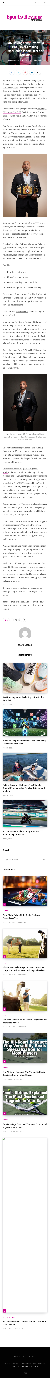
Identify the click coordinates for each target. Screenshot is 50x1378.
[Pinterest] (25, 72)
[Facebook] (11, 72)
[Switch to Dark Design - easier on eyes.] (35, 2)
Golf (4, 963)
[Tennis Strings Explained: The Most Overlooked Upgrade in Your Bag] (25, 1100)
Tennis (5, 1067)
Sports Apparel (9, 1317)
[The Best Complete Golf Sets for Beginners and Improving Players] (25, 996)
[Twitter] (18, 72)
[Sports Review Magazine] (25, 18)
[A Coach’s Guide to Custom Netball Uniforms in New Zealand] (25, 1225)
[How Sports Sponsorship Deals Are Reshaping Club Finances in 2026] (25, 722)
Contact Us (19, 1356)
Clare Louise (15, 60)
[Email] (38, 72)
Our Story (31, 1356)
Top (25, 1373)
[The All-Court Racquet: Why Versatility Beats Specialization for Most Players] (25, 1048)
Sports (25, 36)
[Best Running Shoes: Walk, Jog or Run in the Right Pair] (25, 678)
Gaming (5, 911)
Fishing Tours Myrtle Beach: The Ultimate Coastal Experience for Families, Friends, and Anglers (24, 788)
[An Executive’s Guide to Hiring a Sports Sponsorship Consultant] (25, 813)
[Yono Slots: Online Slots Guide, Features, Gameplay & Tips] (25, 891)
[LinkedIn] (31, 72)
